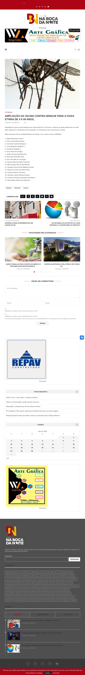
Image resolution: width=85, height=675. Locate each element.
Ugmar (73, 600)
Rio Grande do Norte (66, 596)
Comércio (18, 579)
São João (44, 600)
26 (32, 451)
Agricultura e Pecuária (64, 572)
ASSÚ (16, 575)
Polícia (32, 596)
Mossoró (17, 188)
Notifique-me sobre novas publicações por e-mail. (21, 316)
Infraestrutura (46, 589)
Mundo (52, 593)
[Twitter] (45, 7)
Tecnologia (55, 600)
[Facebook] (42, 6)
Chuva (54, 575)
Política (40, 596)
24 (11, 451)
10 (11, 444)
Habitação (9, 589)
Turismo (64, 600)
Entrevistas (35, 586)
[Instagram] (39, 6)
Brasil (34, 575)
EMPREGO (25, 586)
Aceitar (47, 673)
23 (74, 447)
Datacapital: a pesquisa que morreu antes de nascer (40, 3)
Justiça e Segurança (61, 589)
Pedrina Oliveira (21, 596)
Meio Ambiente (10, 593)
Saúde (8, 600)
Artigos (8, 575)
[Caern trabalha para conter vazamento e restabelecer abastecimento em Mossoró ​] (23, 249)
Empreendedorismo (12, 586)
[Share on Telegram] (42, 196)
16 (74, 444)
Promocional (51, 596)
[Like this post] (23, 196)
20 (42, 447)
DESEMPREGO (72, 579)
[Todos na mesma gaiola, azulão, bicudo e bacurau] (14, 636)
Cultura (49, 579)
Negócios (9, 596)
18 (21, 447)
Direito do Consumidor (13, 582)
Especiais (46, 586)
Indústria (34, 589)
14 (53, 444)
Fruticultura (66, 586)
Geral (76, 586)
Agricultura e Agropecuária (44, 572)
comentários (42, 614)
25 (21, 451)
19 (32, 447)
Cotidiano (39, 579)
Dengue (8, 188)
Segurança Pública (20, 600)
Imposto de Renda (22, 589)
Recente (17, 614)
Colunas (9, 579)
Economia (28, 582)
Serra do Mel (33, 600)
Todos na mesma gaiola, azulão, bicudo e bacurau (22, 402)
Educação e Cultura (65, 582)
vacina (26, 188)
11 (21, 444)
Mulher (44, 593)
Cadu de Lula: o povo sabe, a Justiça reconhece (22, 397)
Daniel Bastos (59, 579)
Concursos (29, 579)
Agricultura (27, 572)
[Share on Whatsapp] (37, 196)
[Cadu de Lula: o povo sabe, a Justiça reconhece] (14, 623)
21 (53, 447)
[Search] (75, 50)
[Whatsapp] (36, 6)
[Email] (48, 6)
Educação (52, 582)
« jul (7, 458)
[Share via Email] (51, 196)
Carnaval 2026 (44, 575)
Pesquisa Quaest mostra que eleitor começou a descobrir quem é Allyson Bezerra (33, 415)
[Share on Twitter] (33, 196)
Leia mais (56, 673)
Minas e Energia (24, 593)
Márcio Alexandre (64, 593)
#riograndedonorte (13, 572)
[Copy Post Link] (47, 196)
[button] (22, 3)
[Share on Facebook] (28, 196)
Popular (67, 614)
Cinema (71, 575)
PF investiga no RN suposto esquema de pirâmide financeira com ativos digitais (32, 411)
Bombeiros (25, 575)
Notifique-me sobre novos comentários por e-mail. (21, 311)
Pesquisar (8, 556)
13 (42, 444)
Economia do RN (40, 582)
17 (11, 447)
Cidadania (62, 575)
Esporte (55, 586)
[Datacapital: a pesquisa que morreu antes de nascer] (14, 648)
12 (32, 444)
